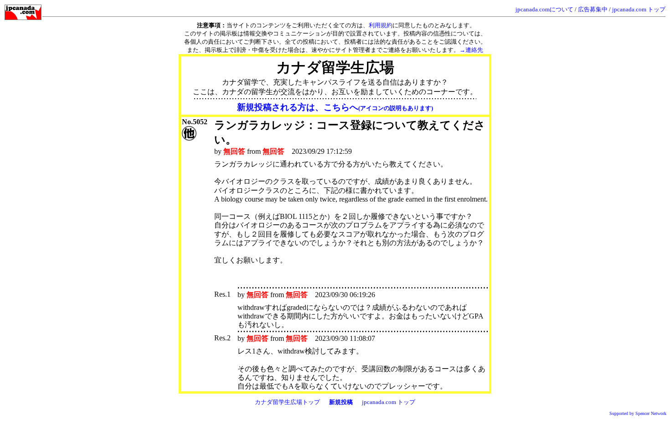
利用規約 (380, 25)
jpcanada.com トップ (638, 9)
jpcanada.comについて (544, 9)
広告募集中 (593, 9)
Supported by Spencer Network (637, 413)
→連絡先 (471, 49)
